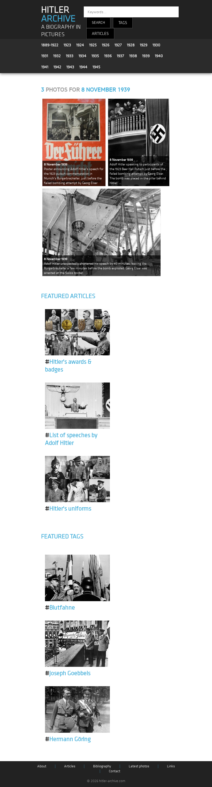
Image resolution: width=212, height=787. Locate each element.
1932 (57, 55)
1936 (108, 55)
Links (171, 766)
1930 (156, 45)
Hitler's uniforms (68, 509)
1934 (82, 55)
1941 (44, 67)
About (41, 766)
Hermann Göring (68, 739)
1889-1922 (49, 45)
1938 (133, 55)
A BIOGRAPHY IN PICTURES (61, 31)
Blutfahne (60, 608)
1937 (120, 55)
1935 (95, 55)
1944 (83, 67)
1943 (70, 67)
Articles (69, 766)
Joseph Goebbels (67, 673)
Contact (114, 771)
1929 (143, 45)
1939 (146, 55)
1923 (67, 45)
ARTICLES (100, 33)
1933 (69, 55)
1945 (96, 67)
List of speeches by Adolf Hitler (71, 439)
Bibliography (102, 766)
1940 (159, 55)
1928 (131, 45)
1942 (57, 67)
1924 (80, 45)
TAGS (122, 22)
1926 (105, 45)
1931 (44, 55)
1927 (118, 45)
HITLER (58, 14)
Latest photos (139, 766)
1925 (93, 45)
